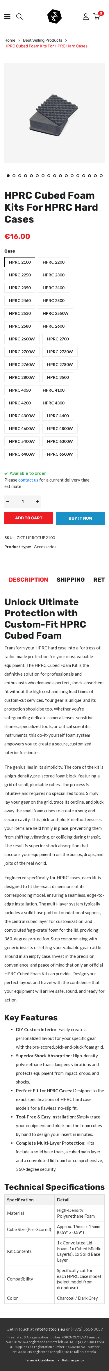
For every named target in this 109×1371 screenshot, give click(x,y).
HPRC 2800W (22, 377)
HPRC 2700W (22, 351)
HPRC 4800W (60, 428)
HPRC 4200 (20, 402)
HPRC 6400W (22, 454)
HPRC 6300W (60, 441)
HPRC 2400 (53, 287)
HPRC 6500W (60, 454)
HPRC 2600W (22, 338)
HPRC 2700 (58, 338)
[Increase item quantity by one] (37, 502)
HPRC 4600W (22, 428)
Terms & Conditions (40, 1360)
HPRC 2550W (56, 313)
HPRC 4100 (53, 390)
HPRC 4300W (22, 415)
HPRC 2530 (20, 313)
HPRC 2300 (53, 274)
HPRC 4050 (20, 390)
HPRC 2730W (60, 351)
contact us (28, 479)
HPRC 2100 (20, 262)
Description (28, 579)
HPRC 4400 (58, 415)
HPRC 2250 (20, 274)
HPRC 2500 (53, 300)
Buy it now (80, 518)
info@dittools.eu (50, 1328)
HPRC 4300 (53, 402)
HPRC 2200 (53, 262)
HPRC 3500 (58, 377)
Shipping (71, 579)
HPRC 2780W (60, 364)
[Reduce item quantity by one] (7, 502)
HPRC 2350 (20, 287)
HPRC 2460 (20, 300)
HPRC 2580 (20, 326)
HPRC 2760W (22, 364)
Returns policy (73, 1360)
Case (9, 251)
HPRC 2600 (53, 326)
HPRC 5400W (22, 441)
